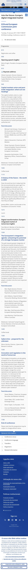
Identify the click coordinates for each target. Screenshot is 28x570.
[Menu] (25, 4)
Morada (5, 474)
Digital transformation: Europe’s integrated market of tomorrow (13, 222)
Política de (8, 502)
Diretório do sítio (7, 510)
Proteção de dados (8, 497)
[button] (25, 1)
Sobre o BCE (6, 463)
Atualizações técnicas (9, 486)
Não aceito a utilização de (15, 567)
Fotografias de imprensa (10, 469)
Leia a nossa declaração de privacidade (14, 556)
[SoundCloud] (19, 520)
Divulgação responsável (9, 489)
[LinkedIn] (8, 520)
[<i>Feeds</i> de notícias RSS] (23, 520)
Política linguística (8, 507)
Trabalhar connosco (8, 465)
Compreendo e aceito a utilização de (15, 564)
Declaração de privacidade (10, 500)
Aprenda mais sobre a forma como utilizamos (15, 560)
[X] (5, 520)
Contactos (6, 472)
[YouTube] (16, 520)
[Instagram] (12, 520)
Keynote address (9, 72)
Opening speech (7, 60)
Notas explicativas (8, 467)
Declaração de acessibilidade (11, 504)
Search (21, 4)
